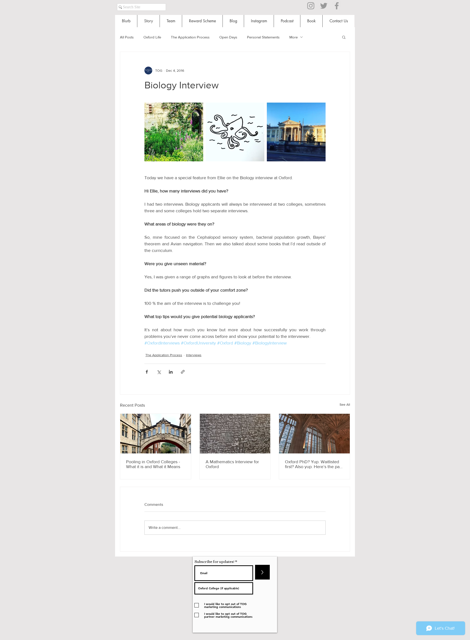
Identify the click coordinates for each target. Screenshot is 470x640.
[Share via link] (182, 371)
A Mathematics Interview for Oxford (232, 464)
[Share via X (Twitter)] (158, 371)
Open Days (228, 37)
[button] (343, 37)
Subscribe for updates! (214, 561)
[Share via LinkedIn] (170, 371)
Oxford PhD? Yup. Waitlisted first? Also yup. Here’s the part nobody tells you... (313, 464)
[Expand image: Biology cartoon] (235, 132)
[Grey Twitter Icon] (324, 6)
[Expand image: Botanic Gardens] (173, 132)
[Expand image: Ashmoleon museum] (296, 132)
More (293, 37)
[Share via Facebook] (146, 371)
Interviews (193, 355)
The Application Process (190, 37)
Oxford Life (152, 37)
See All (345, 404)
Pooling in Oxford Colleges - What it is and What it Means (153, 464)
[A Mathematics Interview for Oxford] (235, 433)
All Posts (127, 37)
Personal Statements (263, 37)
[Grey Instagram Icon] (311, 6)
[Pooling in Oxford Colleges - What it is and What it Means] (155, 433)
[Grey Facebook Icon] (336, 6)
